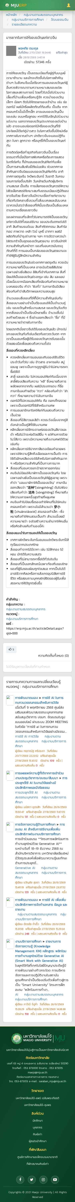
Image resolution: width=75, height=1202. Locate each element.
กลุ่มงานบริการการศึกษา (28, 19)
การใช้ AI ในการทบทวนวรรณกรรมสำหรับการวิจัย (39, 700)
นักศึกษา (38, 1121)
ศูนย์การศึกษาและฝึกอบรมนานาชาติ (37, 1157)
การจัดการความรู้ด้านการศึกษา (35, 824)
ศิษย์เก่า (37, 1134)
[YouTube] (55, 1180)
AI (16, 994)
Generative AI (25, 867)
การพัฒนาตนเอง (26, 697)
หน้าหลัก (11, 14)
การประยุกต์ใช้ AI (26, 792)
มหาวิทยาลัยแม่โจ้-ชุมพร (37, 1105)
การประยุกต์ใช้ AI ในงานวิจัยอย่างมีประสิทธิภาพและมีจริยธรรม (41, 782)
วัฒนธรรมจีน (59, 19)
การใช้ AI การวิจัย (27, 736)
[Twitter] (32, 1180)
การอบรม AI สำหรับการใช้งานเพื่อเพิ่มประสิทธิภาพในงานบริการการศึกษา (40, 829)
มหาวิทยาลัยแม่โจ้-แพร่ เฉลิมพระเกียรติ (37, 1098)
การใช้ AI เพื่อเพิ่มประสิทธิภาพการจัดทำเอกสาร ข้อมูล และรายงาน (41, 904)
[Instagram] (43, 1180)
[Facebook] (20, 1180)
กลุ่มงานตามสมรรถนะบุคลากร (43, 14)
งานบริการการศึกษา (28, 941)
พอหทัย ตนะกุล (28, 48)
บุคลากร (37, 1127)
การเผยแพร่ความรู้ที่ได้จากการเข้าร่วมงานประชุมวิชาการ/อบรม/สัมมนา (39, 775)
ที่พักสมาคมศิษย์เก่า (38, 1164)
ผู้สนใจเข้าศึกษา (37, 1141)
